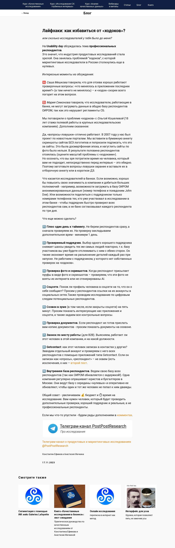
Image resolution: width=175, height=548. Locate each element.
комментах (124, 415)
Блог (87, 13)
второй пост (79, 363)
